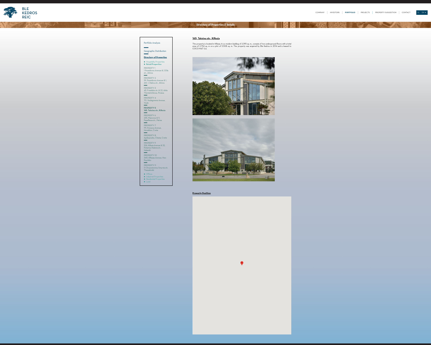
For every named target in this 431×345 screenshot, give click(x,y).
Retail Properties (154, 64)
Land (148, 182)
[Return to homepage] (20, 12)
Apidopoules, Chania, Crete (155, 138)
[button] (241, 263)
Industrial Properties (154, 177)
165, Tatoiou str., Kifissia (154, 110)
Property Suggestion (385, 12)
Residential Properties (155, 179)
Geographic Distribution (155, 51)
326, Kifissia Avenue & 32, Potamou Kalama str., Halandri (154, 147)
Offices (149, 174)
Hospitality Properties (155, 62)
